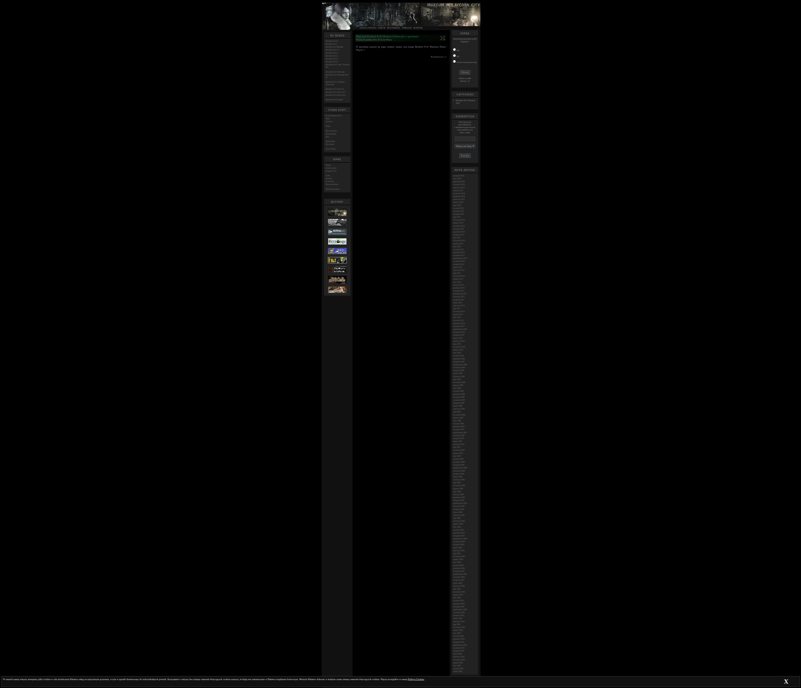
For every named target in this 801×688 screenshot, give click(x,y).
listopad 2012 (459, 255)
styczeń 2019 (458, 208)
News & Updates (368, 28)
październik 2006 (460, 468)
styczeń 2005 (458, 530)
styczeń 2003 (458, 601)
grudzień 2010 (459, 323)
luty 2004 (457, 562)
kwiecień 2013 (459, 241)
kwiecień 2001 (459, 660)
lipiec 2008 (457, 406)
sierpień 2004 (458, 545)
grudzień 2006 (459, 462)
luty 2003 (457, 598)
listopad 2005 (459, 500)
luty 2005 (457, 527)
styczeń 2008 (458, 424)
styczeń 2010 (458, 356)
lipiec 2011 (457, 303)
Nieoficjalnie (331, 134)
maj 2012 (457, 273)
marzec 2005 (458, 524)
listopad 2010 (459, 326)
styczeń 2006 (458, 494)
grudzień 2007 (459, 427)
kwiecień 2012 (459, 276)
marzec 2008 (458, 418)
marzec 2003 (458, 595)
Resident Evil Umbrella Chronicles (335, 83)
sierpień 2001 (458, 651)
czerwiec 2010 (459, 341)
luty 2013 (457, 247)
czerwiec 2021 (459, 188)
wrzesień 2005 (459, 506)
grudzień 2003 (459, 568)
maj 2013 (457, 238)
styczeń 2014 (458, 229)
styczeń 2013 (458, 250)
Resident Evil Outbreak (335, 72)
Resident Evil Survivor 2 (336, 92)
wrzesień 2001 (459, 648)
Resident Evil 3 (332, 56)
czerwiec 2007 (459, 444)
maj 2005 (457, 518)
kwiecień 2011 (459, 311)
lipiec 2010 (457, 338)
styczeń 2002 (458, 636)
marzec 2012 (458, 279)
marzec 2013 (458, 244)
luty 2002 (457, 633)
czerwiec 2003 (459, 586)
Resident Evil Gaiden (334, 100)
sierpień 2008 (458, 403)
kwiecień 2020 (459, 193)
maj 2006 (457, 483)
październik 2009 (460, 365)
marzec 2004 (458, 559)
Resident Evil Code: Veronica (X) (337, 66)
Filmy (328, 126)
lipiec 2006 (457, 477)
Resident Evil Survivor (335, 89)
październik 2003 (460, 574)
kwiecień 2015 (459, 220)
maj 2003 (457, 589)
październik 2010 (460, 329)
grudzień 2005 (459, 497)
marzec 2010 (458, 350)
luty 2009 (457, 388)
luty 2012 (457, 282)
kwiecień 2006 (459, 486)
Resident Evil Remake (334, 47)
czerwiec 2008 (459, 409)
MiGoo (389, 40)
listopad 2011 (459, 291)
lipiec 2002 (457, 618)
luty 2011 (457, 317)
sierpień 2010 (458, 335)
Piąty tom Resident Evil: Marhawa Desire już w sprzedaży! (387, 36)
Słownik (418, 28)
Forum (381, 28)
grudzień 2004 (459, 533)
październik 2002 (460, 610)
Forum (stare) (331, 168)
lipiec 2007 (457, 441)
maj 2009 (457, 379)
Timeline (407, 28)
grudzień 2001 (459, 639)
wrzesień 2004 (459, 542)
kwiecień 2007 (459, 450)
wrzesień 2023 (459, 184)
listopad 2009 (459, 362)
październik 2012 (460, 258)
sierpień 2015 (458, 214)
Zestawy (329, 122)
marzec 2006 (458, 489)
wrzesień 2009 (459, 368)
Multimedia (393, 28)
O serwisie (330, 181)
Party (328, 119)
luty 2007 (457, 456)
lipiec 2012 (457, 267)
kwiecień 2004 (459, 556)
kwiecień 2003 (459, 592)
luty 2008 (457, 421)
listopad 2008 (459, 397)
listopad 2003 (459, 571)
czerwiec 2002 (459, 621)
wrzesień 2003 (459, 577)
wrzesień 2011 (459, 297)
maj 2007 (457, 447)
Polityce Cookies (416, 679)
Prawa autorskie (332, 184)
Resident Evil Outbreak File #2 (337, 76)
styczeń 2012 (458, 285)
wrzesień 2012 (459, 261)
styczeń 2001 (458, 669)
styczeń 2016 (458, 211)
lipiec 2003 (457, 583)
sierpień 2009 (458, 370)
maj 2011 (457, 309)
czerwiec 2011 (459, 306)
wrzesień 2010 (459, 332)
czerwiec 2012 (459, 270)
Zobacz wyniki (465, 78)
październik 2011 (460, 294)
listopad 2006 (459, 465)
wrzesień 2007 (459, 435)
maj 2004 (457, 553)
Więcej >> (360, 50)
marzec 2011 (458, 314)
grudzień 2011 (459, 288)
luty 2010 (457, 353)
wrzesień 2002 (459, 612)
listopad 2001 (459, 642)
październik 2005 (460, 503)
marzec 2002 (458, 630)
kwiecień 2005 (459, 521)
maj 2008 (457, 412)
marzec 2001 (458, 663)
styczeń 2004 (458, 565)
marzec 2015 (458, 223)
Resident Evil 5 (332, 62)
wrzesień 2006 (459, 471)
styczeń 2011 (458, 320)
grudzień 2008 (459, 394)
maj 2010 (457, 344)
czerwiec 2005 (459, 515)
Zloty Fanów (331, 149)
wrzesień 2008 (459, 400)
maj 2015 (457, 217)
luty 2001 (457, 666)
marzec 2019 (458, 202)
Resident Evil (331, 44)
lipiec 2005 (457, 512)
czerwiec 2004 (459, 551)
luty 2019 (457, 205)
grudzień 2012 (459, 252)
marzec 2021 (458, 191)
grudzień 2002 (459, 604)
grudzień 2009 (459, 359)
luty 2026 (457, 179)
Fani (327, 137)
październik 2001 (460, 645)
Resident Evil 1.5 (333, 50)
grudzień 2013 (459, 232)
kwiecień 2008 (459, 415)
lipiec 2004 (457, 548)
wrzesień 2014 (459, 226)
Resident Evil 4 (332, 59)
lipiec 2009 (457, 373)
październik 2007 (460, 433)
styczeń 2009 (458, 391)
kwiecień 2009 (459, 382)
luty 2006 (457, 492)
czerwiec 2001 (459, 657)
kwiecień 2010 (459, 347)
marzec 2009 (458, 385)
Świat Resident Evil (334, 116)
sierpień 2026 (458, 176)
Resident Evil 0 (332, 41)
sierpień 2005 (458, 509)
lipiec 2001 (457, 654)
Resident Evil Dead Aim (335, 95)
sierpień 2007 (458, 438)
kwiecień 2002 (459, 627)
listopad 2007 (459, 429)
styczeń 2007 (458, 459)
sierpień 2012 (458, 264)
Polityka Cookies (333, 189)
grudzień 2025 (459, 182)
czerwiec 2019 (459, 199)
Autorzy (329, 178)
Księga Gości (331, 171)
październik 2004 (460, 539)
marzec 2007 (458, 453)
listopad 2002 (459, 607)
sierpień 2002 (458, 615)
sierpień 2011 (458, 300)
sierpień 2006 (458, 474)
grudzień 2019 (459, 196)
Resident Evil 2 (332, 53)
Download (330, 144)
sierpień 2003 (458, 580)
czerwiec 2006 (459, 480)
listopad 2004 (459, 536)
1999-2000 (457, 671)
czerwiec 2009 (459, 376)
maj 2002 (457, 624)
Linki (328, 176)
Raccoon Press (331, 131)
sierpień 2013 (458, 235)
